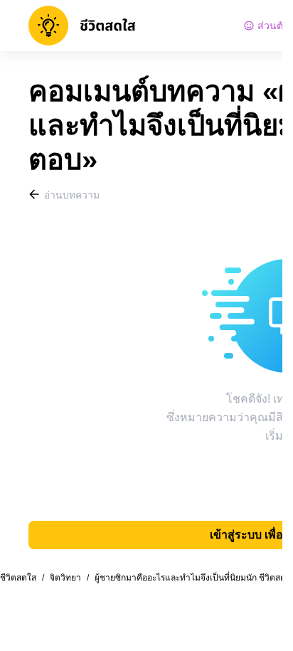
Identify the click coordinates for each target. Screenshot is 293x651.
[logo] (82, 25)
